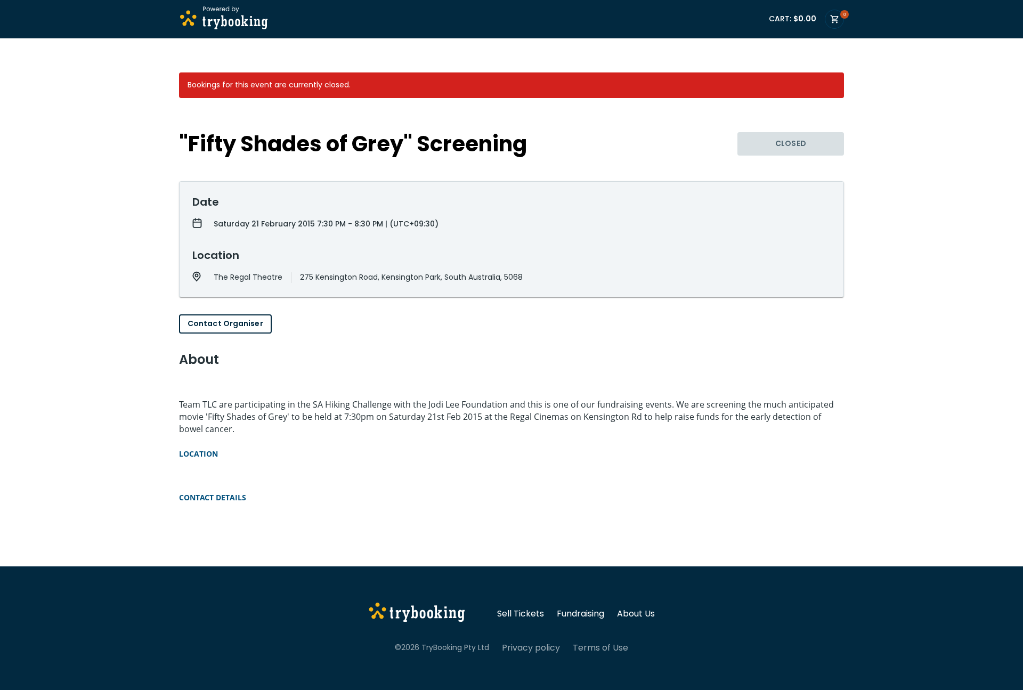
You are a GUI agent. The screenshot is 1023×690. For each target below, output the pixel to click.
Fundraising (580, 614)
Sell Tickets (520, 614)
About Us (636, 614)
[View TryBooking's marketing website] (417, 614)
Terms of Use (600, 648)
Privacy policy (531, 648)
